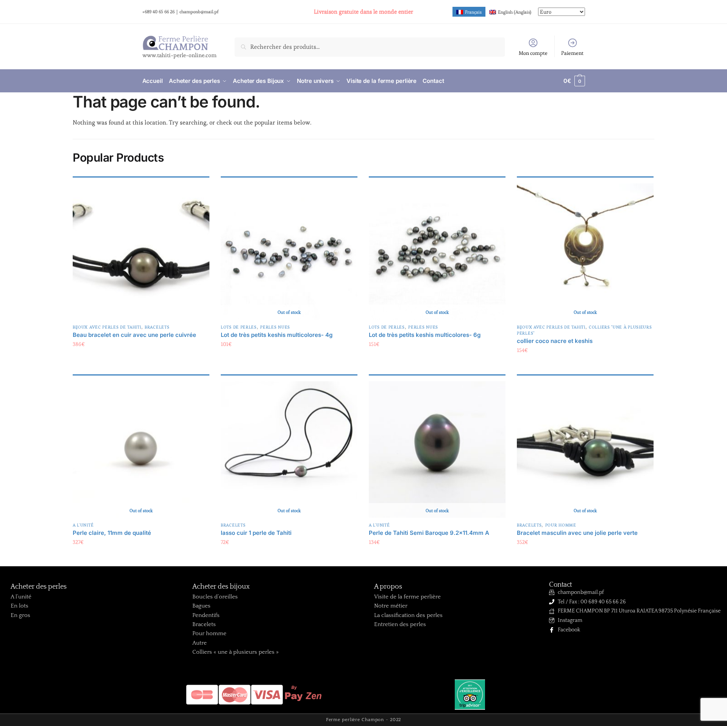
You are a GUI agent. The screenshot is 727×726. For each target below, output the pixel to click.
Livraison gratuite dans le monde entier (363, 11)
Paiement (572, 53)
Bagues (201, 606)
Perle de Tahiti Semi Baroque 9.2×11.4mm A (429, 532)
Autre (199, 643)
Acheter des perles (39, 586)
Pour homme (560, 525)
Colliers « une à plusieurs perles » (235, 652)
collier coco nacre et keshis (555, 340)
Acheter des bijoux (221, 586)
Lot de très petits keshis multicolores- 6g (425, 334)
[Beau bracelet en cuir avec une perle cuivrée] (141, 251)
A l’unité (21, 597)
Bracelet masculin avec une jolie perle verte (577, 532)
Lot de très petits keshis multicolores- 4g (276, 334)
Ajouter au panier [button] (141, 359)
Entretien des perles (400, 624)
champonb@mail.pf (198, 11)
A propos (388, 586)
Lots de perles (239, 327)
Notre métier (390, 606)
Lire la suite (289, 359)
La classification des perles (408, 615)
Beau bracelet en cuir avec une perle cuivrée (134, 334)
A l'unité (83, 525)
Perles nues (275, 327)
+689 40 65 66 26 (158, 11)
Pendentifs (206, 615)
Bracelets (157, 327)
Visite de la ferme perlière (407, 597)
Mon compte (533, 53)
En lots (19, 606)
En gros (20, 615)
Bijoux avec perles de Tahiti (107, 327)
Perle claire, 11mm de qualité (112, 532)
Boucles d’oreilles (215, 597)
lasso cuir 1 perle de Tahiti (256, 532)
